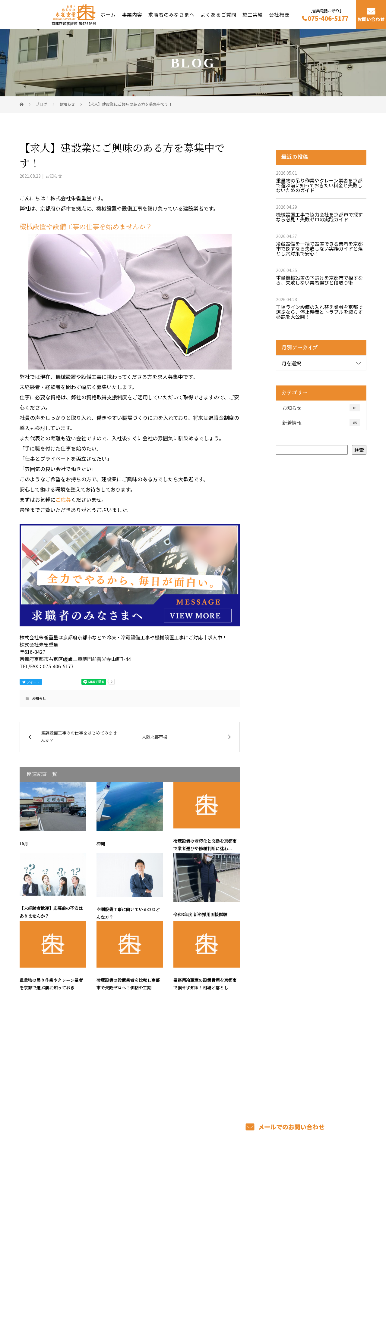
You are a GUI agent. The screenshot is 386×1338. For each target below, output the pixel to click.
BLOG (307, 1225)
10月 (24, 844)
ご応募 (63, 499)
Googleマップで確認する (50, 1267)
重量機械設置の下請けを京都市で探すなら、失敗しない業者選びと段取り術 (319, 280)
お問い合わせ (370, 19)
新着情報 (319, 422)
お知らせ (53, 176)
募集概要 (239, 1225)
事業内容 (132, 14)
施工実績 (252, 14)
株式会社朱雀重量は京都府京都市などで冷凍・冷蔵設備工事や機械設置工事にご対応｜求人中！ (108, 1305)
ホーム (108, 14)
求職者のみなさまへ (171, 14)
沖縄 (100, 844)
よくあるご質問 (218, 14)
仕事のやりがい (246, 1198)
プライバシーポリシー (341, 1305)
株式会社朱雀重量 (42, 1196)
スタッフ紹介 (244, 1216)
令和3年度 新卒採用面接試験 (200, 914)
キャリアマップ (246, 1207)
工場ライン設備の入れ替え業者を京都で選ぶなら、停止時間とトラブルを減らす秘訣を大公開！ (319, 311)
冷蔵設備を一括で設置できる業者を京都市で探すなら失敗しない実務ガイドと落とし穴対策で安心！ (319, 248)
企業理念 (310, 1216)
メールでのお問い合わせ (290, 1126)
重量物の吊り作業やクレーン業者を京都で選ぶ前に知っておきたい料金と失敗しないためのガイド (319, 185)
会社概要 (279, 14)
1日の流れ (170, 1225)
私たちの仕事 (173, 1216)
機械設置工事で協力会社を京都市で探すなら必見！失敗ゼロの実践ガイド (319, 217)
